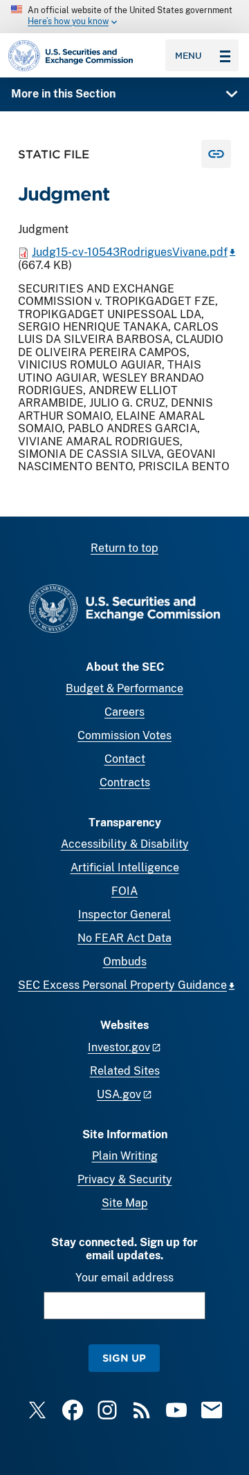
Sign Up (124, 1358)
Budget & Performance (124, 688)
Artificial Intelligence (125, 867)
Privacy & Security (124, 1179)
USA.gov (119, 1094)
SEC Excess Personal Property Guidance (122, 985)
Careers (124, 711)
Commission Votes (124, 735)
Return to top (124, 548)
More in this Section (63, 93)
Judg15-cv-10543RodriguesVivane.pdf (130, 252)
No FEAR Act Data (124, 938)
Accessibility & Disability (125, 844)
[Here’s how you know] (124, 16)
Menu (188, 55)
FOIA (124, 891)
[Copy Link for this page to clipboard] (216, 154)
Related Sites (125, 1070)
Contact (124, 759)
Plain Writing (125, 1155)
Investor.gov (119, 1047)
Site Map (125, 1202)
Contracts (125, 782)
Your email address (124, 1277)
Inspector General (124, 914)
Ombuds (125, 961)
